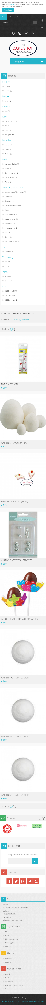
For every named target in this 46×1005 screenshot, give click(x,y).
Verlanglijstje (9, 943)
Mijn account (42, 27)
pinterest (30, 881)
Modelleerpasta (10, 219)
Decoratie (8, 201)
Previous (40, 818)
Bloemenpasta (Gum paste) (14, 192)
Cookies (18, 1001)
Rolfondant (9, 223)
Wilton (7, 182)
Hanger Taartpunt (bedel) (14, 501)
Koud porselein (10, 214)
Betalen (26, 33)
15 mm (7, 91)
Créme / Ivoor (10, 121)
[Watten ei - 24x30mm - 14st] (23, 417)
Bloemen (8, 251)
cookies (12, 4)
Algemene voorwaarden (29, 1001)
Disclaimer (11, 1001)
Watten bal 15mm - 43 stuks (15, 795)
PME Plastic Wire (9, 384)
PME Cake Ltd (9, 177)
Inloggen (33, 33)
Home (3, 313)
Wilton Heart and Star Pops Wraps (19, 619)
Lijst (14, 329)
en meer (10, 300)
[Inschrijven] (35, 861)
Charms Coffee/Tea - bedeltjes (16, 560)
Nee (6, 111)
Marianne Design (11, 164)
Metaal (7, 145)
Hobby (7, 210)
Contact (8, 962)
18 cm (7, 101)
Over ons (8, 958)
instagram (23, 881)
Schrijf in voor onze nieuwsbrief (21, 854)
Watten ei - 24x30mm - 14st (14, 442)
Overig (7, 237)
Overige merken (10, 173)
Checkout (8, 946)
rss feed (36, 881)
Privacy (4, 1001)
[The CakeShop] (23, 48)
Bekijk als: (5, 329)
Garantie (8, 989)
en (10, 16)
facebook (9, 881)
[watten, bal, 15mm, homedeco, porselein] (23, 652)
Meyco (7, 168)
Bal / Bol (8, 276)
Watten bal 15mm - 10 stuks (15, 677)
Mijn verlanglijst (13, 33)
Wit (6, 126)
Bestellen (8, 974)
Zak (6, 266)
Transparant (9, 135)
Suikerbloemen (10, 228)
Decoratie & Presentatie (21, 313)
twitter (16, 881)
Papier (7, 149)
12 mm (7, 86)
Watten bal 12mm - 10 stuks (15, 736)
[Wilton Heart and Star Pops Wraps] (23, 593)
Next (43, 818)
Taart (6, 232)
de (18, 16)
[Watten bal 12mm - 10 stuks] (23, 711)
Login (7, 935)
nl (3, 16)
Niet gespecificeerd (11, 241)
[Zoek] (35, 22)
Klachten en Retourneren (14, 985)
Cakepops (8, 196)
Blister (7, 262)
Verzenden (9, 981)
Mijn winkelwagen (20, 33)
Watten (7, 154)
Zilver (6, 130)
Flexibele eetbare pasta (13, 205)
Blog (42, 20)
